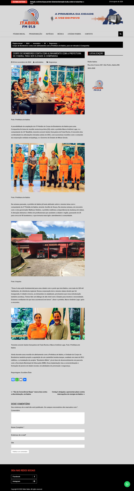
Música (60, 34)
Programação (35, 34)
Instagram (16, 481)
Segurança (53, 62)
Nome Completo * (17, 427)
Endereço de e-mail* (18, 435)
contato (89, 34)
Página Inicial (19, 34)
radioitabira (39, 62)
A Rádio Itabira (74, 34)
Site (12, 443)
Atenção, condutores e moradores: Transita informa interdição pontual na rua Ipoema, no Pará (57, 3)
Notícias (50, 34)
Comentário (15, 410)
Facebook (16, 476)
